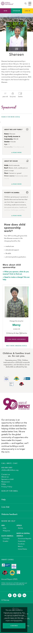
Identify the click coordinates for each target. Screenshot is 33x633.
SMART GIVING (7, 560)
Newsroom (5, 482)
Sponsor (16, 11)
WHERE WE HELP (8, 521)
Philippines (5, 531)
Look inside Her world (16, 339)
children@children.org (9, 470)
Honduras (20, 544)
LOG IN (27, 11)
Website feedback (9, 514)
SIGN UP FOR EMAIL (9, 491)
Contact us (5, 474)
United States (21, 549)
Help (3, 500)
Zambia (19, 528)
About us (5, 477)
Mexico (19, 546)
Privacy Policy (6, 487)
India (3, 528)
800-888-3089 (6, 468)
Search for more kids (10, 117)
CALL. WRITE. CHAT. (9, 463)
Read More (17, 152)
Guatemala (20, 541)
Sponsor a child (7, 479)
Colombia (5, 538)
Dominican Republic (23, 538)
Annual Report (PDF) (9, 579)
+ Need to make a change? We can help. (16, 278)
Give (5, 11)
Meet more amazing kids (16, 345)
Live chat (5, 507)
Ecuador (4, 541)
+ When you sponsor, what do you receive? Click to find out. (16, 273)
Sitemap (6, 600)
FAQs (3, 484)
